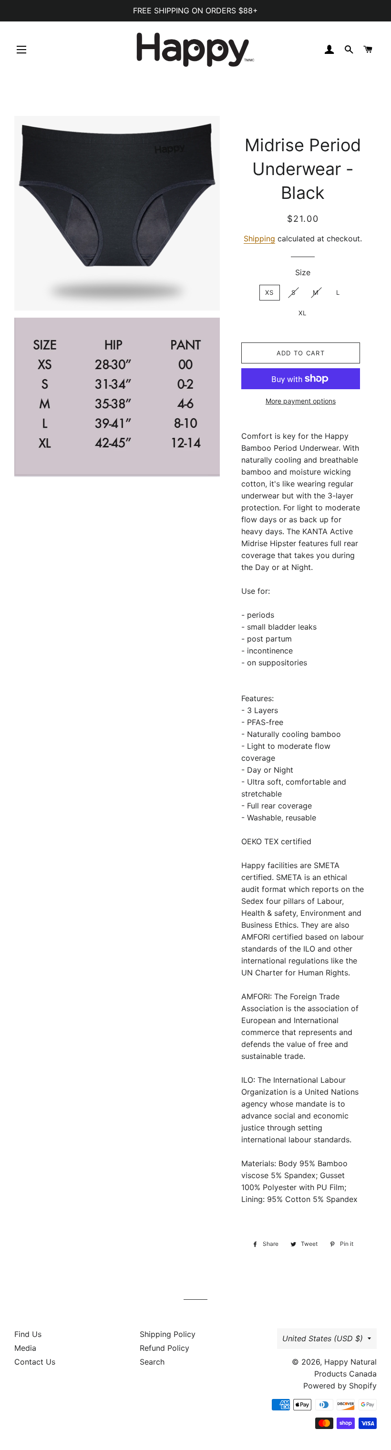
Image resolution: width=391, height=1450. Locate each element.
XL (302, 313)
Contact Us (34, 1362)
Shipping (259, 238)
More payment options (301, 401)
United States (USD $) (322, 1338)
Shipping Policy (168, 1334)
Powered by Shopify (340, 1385)
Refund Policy (164, 1348)
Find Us (27, 1334)
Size (302, 272)
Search (152, 1362)
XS (269, 292)
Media (25, 1348)
